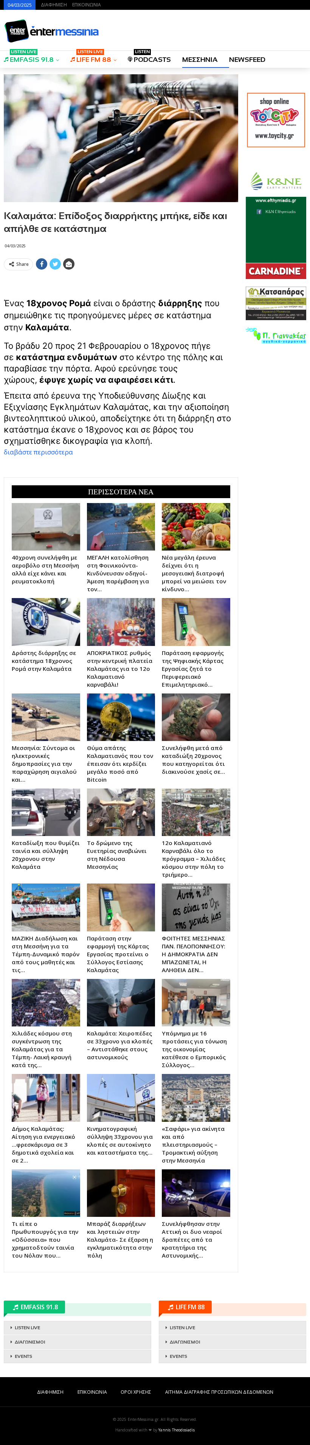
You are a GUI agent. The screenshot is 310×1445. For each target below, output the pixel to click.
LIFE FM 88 (93, 57)
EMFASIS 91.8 (32, 57)
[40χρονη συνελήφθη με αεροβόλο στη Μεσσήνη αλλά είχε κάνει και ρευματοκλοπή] (46, 527)
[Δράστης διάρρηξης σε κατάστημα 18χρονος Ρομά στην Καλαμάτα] (46, 622)
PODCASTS (152, 57)
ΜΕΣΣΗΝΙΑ (200, 59)
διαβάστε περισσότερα (38, 452)
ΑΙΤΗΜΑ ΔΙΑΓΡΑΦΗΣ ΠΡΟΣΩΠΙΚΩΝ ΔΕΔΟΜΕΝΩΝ (219, 1392)
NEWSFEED (247, 59)
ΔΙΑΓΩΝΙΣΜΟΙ (30, 1342)
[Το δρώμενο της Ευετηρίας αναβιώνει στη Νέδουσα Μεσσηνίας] (121, 812)
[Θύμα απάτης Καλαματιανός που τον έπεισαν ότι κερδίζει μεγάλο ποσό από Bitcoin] (121, 717)
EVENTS (23, 1356)
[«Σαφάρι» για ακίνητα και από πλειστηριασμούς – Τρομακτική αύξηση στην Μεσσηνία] (196, 1097)
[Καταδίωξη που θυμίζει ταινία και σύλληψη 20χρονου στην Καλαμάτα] (46, 812)
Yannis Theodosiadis (176, 1430)
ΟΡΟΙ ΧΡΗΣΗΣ (136, 1392)
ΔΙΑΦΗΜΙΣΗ (54, 5)
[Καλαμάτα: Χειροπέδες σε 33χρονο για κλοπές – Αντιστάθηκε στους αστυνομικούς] (121, 1002)
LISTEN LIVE (27, 1327)
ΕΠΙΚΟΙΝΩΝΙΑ (86, 5)
